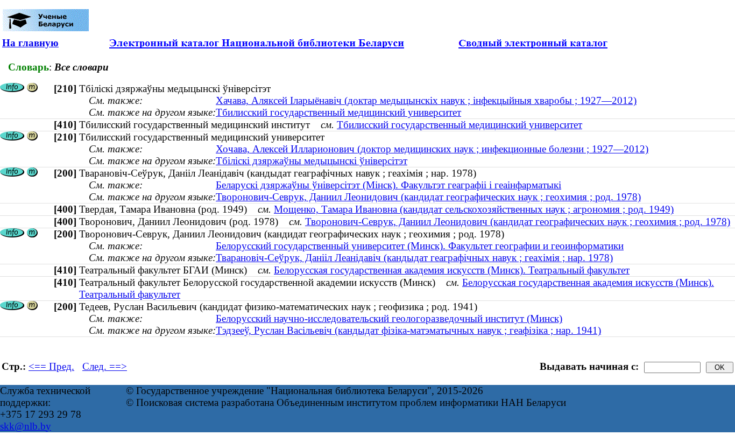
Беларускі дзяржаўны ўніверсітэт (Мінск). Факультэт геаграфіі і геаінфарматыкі (388, 185)
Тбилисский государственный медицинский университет (338, 112)
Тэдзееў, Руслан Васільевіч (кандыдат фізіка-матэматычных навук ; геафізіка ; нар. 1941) (408, 330)
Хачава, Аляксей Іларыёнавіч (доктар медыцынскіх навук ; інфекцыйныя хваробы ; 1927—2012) (426, 100)
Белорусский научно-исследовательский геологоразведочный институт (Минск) (389, 318)
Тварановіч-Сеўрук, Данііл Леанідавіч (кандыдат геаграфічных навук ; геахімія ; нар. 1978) (414, 257)
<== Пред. (51, 366)
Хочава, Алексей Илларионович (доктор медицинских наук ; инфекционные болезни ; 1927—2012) (432, 149)
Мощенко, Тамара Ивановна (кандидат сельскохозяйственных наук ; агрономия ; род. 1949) (474, 209)
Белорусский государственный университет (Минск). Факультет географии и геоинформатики (420, 245)
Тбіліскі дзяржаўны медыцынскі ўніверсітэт (311, 160)
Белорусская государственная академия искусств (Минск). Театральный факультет (452, 270)
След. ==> (104, 366)
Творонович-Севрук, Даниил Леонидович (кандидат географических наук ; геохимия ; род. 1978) (428, 196)
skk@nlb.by (25, 426)
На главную (30, 42)
